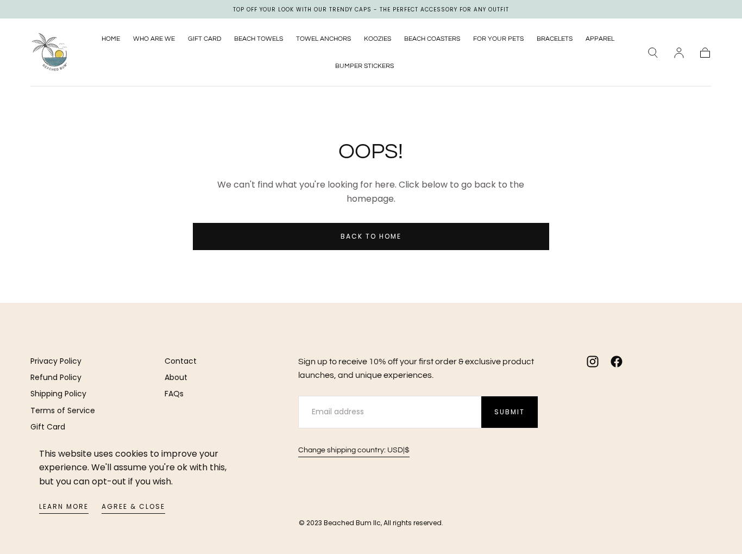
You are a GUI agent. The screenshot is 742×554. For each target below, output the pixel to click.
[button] (652, 52)
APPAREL (600, 38)
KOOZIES (377, 38)
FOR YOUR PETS (498, 38)
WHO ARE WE (154, 38)
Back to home (371, 236)
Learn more (64, 506)
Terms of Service (62, 410)
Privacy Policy (55, 361)
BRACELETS (555, 38)
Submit (509, 411)
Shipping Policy (58, 393)
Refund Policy (55, 377)
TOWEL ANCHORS (323, 38)
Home (111, 38)
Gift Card (47, 426)
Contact (181, 361)
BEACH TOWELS (258, 38)
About (176, 377)
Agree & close (133, 506)
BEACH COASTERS (432, 38)
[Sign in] (679, 52)
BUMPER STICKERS (364, 66)
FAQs (174, 393)
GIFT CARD (204, 38)
